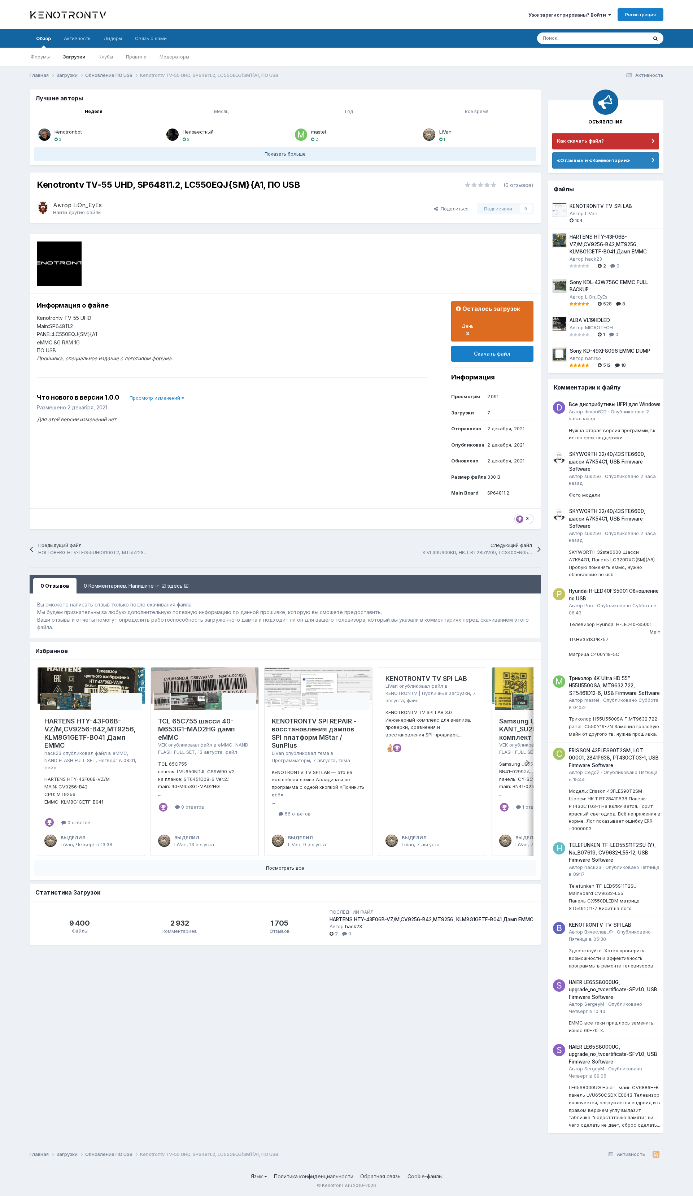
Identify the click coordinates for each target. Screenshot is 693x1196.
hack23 (52, 753)
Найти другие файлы (77, 212)
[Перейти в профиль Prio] (559, 594)
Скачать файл (492, 354)
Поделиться (453, 209)
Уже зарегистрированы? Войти (568, 15)
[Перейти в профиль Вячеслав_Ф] (559, 928)
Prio (588, 605)
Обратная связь (380, 1176)
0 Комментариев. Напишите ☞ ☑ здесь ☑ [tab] (136, 586)
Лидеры (113, 38)
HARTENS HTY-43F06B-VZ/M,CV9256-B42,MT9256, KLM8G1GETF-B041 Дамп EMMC (90, 733)
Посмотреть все (285, 868)
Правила (136, 57)
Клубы (106, 57)
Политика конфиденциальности (313, 1176)
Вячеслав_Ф (598, 932)
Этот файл (627, 38)
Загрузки (74, 57)
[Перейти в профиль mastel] (301, 135)
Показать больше (285, 154)
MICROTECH (599, 327)
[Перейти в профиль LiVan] (429, 135)
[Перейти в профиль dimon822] (559, 407)
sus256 (592, 476)
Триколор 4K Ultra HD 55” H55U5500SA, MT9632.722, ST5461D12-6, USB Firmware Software (614, 685)
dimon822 (595, 411)
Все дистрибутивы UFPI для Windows (615, 404)
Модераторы (174, 57)
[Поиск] (655, 38)
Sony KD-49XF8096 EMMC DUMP (610, 351)
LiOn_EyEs (87, 205)
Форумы (40, 57)
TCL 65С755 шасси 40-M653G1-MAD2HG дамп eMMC (196, 729)
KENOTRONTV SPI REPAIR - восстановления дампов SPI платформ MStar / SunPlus (314, 733)
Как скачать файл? (580, 141)
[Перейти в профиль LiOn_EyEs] (43, 207)
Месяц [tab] (221, 111)
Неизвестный (198, 132)
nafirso (593, 358)
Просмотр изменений (156, 398)
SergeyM (594, 1004)
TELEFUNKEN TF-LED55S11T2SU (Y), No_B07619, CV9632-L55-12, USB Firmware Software (612, 852)
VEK (162, 745)
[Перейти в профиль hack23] (559, 848)
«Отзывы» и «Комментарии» (593, 160)
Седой (592, 772)
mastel (318, 132)
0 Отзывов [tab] (54, 586)
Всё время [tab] (476, 111)
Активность (77, 38)
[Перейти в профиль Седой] (559, 754)
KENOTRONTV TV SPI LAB (426, 678)
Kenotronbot (68, 132)
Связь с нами (151, 38)
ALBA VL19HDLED (590, 320)
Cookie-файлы (425, 1176)
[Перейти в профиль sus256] (559, 457)
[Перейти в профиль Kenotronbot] (44, 135)
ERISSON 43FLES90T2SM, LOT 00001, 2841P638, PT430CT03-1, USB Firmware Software (614, 758)
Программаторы (291, 760)
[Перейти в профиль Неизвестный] (172, 135)
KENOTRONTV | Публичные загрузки (427, 693)
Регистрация (640, 14)
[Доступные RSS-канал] (656, 1154)
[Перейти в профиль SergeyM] (559, 985)
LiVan (445, 132)
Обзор (43, 38)
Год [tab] (349, 111)
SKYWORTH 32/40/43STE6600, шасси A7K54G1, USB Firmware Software (607, 461)
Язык (257, 1176)
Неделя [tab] (94, 111)
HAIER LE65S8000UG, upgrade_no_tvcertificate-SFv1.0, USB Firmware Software (613, 989)
